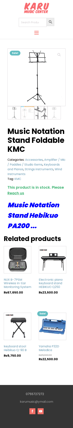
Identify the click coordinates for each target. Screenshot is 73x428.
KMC (17, 179)
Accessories (34, 160)
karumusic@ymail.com (36, 402)
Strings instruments (39, 169)
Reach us (15, 193)
